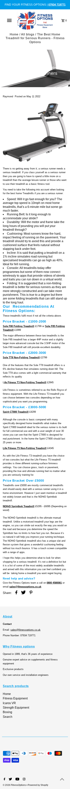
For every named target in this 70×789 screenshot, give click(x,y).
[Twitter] (10, 779)
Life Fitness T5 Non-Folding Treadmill (24, 448)
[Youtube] (17, 779)
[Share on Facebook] (16, 593)
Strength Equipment (16, 707)
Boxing (7, 712)
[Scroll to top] (62, 779)
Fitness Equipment (15, 698)
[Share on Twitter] (23, 593)
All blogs (27, 34)
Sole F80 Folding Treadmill (18, 326)
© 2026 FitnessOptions (15, 785)
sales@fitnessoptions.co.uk (25, 586)
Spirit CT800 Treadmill (16, 411)
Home (14, 34)
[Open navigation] (9, 20)
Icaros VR (9, 703)
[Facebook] (4, 779)
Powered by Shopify (38, 785)
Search (7, 716)
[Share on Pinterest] (30, 593)
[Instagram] (23, 779)
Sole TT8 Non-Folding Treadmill (21, 357)
